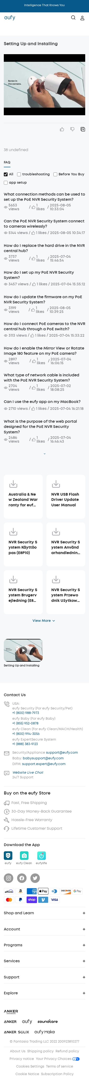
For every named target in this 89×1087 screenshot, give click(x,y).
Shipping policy (40, 1051)
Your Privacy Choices (54, 1059)
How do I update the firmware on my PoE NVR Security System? (43, 299)
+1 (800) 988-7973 (25, 713)
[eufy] (10, 18)
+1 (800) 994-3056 (26, 734)
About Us (17, 1051)
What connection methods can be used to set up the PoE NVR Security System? (44, 197)
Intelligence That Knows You (44, 5)
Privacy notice (21, 1059)
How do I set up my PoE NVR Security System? (39, 275)
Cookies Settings (30, 1066)
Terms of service (59, 1066)
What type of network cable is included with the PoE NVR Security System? (41, 378)
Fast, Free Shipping (29, 802)
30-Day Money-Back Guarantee (41, 811)
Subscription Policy (57, 1074)
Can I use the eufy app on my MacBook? (42, 401)
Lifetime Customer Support (36, 828)
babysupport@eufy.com (43, 758)
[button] (8, 30)
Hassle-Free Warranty (31, 819)
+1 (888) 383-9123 (25, 744)
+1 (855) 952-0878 (25, 723)
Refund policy (67, 1051)
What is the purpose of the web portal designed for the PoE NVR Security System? (40, 427)
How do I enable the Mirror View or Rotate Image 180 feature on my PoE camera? (44, 351)
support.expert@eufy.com (44, 764)
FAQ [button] (7, 162)
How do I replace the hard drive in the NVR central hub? (44, 248)
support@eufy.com (62, 752)
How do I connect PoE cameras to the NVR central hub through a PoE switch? (44, 326)
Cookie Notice (27, 1074)
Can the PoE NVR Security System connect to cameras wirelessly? (44, 224)
